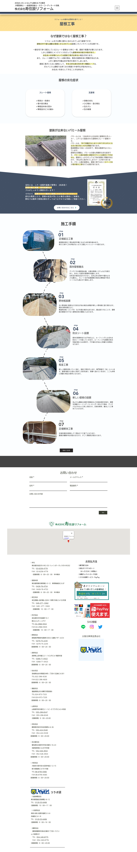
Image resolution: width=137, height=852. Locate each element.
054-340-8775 (42, 837)
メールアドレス (76, 477)
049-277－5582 (42, 603)
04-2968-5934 (41, 624)
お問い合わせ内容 (36, 494)
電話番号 (73, 485)
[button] (117, 8)
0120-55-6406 (41, 802)
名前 (31, 477)
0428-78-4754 (42, 586)
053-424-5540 (42, 730)
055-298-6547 (42, 712)
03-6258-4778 (42, 568)
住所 (31, 485)
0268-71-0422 (42, 658)
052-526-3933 (42, 751)
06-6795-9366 (41, 771)
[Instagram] (91, 626)
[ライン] (83, 626)
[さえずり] (100, 626)
